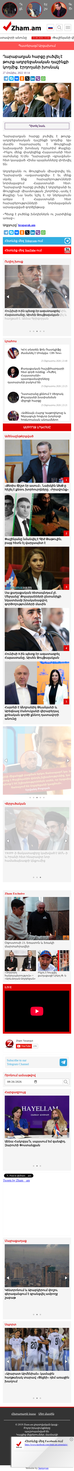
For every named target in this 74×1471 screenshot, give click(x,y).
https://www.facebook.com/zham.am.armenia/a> (46, 1444)
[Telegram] (6, 78)
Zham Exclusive (15, 893)
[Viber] (38, 78)
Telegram (31, 240)
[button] (8, 297)
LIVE (8, 987)
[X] (27, 78)
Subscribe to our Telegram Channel (18, 1062)
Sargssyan (43, 1468)
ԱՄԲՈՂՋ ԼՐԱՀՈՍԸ (37, 427)
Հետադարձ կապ (23, 1413)
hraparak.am (26, 225)
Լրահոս (11, 341)
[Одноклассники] (22, 78)
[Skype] (11, 78)
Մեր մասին (46, 1413)
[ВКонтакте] (16, 78)
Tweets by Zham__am (16, 1180)
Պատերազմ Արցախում (37, 45)
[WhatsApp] (43, 78)
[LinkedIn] (32, 78)
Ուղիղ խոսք (14, 261)
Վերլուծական (15, 803)
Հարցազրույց (15, 1092)
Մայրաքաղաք (16, 1240)
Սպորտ (10, 1324)
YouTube (30, 250)
